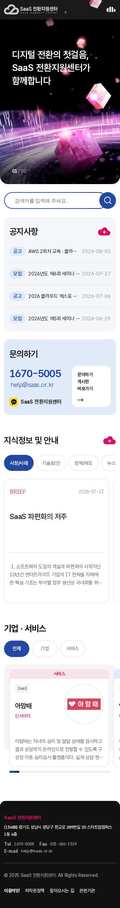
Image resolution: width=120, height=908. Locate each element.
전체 (16, 649)
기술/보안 (51, 463)
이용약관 (12, 890)
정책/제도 (83, 463)
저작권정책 (34, 890)
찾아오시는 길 (62, 890)
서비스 (72, 649)
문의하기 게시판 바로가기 (85, 381)
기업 (44, 649)
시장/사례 (19, 463)
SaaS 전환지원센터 (41, 402)
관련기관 (87, 890)
